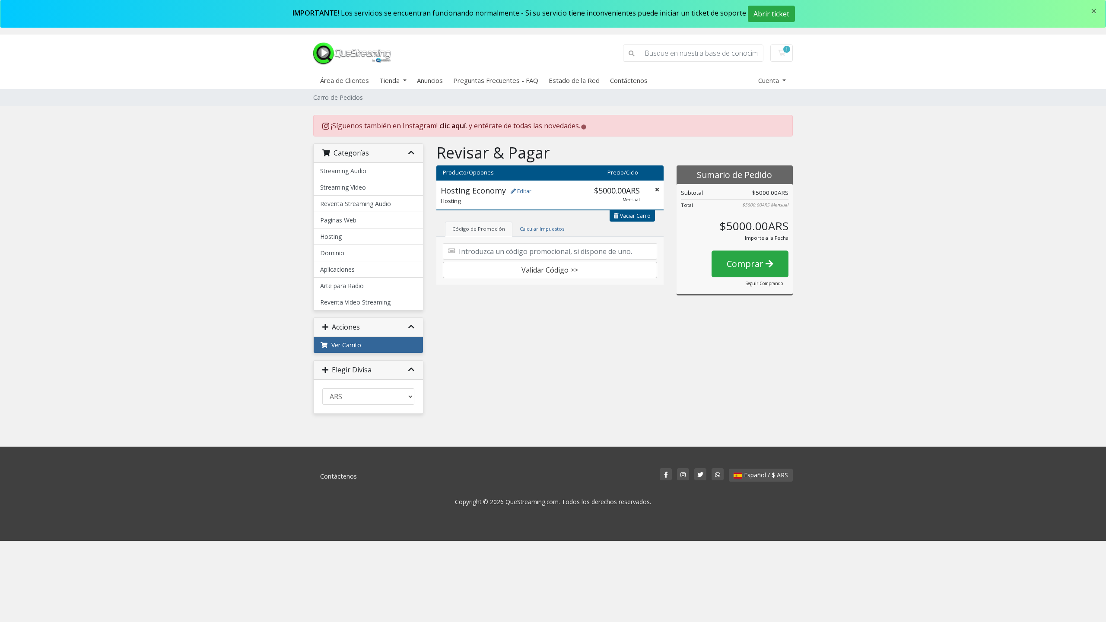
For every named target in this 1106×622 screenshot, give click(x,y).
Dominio (332, 253)
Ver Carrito (344, 345)
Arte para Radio (342, 286)
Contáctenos (629, 80)
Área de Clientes (344, 80)
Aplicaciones (337, 269)
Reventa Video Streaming (355, 302)
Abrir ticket (771, 14)
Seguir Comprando (764, 283)
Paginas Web (338, 220)
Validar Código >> (549, 270)
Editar (523, 191)
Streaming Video (343, 187)
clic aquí (452, 125)
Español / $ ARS (765, 475)
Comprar (746, 264)
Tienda (390, 80)
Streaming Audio (343, 171)
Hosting (331, 236)
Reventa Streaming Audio (355, 204)
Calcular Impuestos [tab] (542, 228)
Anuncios (430, 80)
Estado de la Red (574, 80)
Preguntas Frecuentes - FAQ (495, 80)
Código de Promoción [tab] (478, 228)
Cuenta (769, 80)
